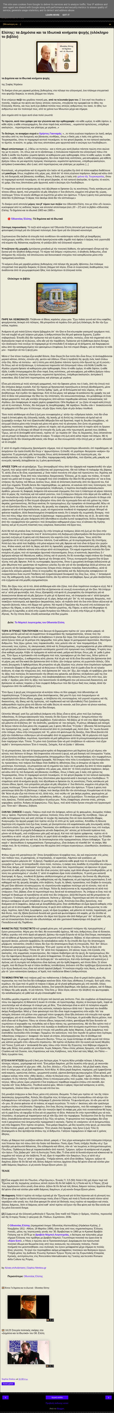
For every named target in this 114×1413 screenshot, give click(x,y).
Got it (66, 15)
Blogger (60, 1408)
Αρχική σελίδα (57, 1397)
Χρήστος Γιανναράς (50, 133)
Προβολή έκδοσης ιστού (57, 1403)
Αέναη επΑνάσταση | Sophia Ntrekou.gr (25, 1268)
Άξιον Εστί (15, 1241)
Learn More (53, 15)
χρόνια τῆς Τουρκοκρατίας (90, 176)
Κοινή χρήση (8, 1384)
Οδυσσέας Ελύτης (20, 1225)
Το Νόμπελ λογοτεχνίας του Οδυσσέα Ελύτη (39, 622)
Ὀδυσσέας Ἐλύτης (21, 219)
